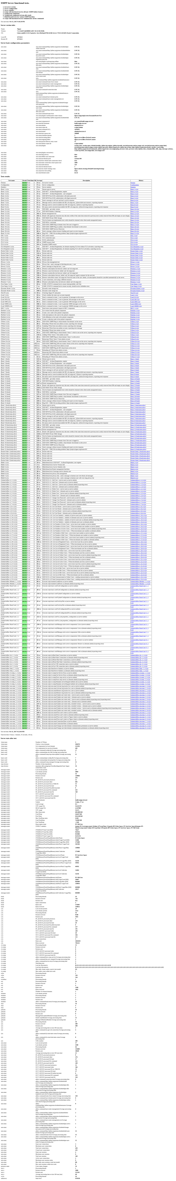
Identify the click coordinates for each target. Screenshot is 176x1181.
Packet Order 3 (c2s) (137, 255)
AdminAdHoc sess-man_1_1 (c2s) (141, 686)
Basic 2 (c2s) (134, 191)
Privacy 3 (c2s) (135, 266)
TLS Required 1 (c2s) (137, 246)
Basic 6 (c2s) (134, 200)
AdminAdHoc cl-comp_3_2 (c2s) (140, 684)
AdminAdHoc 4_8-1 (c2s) (138, 506)
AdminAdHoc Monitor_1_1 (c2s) (140, 581)
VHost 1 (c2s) (135, 321)
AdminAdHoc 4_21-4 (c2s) (139, 566)
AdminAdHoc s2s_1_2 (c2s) (139, 657)
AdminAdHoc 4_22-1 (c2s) (139, 568)
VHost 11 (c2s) (135, 343)
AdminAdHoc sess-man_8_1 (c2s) (141, 726)
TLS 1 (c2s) (134, 238)
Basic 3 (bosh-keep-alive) (138, 409)
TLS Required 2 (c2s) (137, 249)
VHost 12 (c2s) (135, 346)
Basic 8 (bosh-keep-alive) (138, 420)
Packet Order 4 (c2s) (137, 257)
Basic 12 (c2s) (135, 213)
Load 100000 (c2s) (136, 306)
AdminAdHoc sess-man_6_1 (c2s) (141, 717)
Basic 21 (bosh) (135, 403)
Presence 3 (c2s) (135, 273)
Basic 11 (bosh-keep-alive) (138, 427)
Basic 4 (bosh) (135, 365)
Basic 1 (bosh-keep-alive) (138, 405)
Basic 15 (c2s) (135, 220)
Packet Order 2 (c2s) (137, 253)
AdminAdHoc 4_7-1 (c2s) (138, 498)
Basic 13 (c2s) (135, 216)
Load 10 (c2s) (135, 297)
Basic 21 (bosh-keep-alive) (138, 449)
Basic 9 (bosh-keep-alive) (138, 423)
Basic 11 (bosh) (135, 381)
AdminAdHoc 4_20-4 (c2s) (139, 557)
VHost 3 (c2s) (135, 326)
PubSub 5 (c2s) (135, 319)
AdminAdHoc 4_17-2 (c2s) (139, 535)
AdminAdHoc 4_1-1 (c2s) (138, 480)
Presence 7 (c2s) (135, 282)
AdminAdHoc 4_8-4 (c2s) (138, 513)
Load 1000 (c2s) (135, 301)
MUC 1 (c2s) (134, 308)
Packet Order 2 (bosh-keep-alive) (140, 453)
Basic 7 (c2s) (134, 202)
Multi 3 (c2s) (134, 467)
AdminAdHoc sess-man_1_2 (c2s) (141, 688)
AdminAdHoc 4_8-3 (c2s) (138, 511)
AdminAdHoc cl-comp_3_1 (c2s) (140, 682)
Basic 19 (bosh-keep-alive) (138, 445)
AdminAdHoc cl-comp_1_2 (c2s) (140, 675)
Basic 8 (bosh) (135, 374)
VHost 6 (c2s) (135, 332)
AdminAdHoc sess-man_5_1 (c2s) (141, 712)
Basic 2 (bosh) (135, 361)
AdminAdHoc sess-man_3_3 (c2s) (141, 699)
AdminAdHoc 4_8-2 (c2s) (138, 509)
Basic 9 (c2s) (134, 207)
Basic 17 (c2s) (135, 224)
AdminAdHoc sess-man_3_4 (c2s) (141, 701)
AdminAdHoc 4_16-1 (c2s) (139, 524)
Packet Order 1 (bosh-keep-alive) (140, 451)
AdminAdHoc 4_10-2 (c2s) (139, 517)
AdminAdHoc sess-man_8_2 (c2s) (141, 728)
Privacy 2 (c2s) (135, 264)
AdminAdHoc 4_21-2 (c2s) (139, 561)
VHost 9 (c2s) (135, 339)
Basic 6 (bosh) (135, 370)
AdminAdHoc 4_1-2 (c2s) (138, 482)
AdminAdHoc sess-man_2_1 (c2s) (141, 690)
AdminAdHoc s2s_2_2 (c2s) (139, 662)
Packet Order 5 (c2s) (137, 260)
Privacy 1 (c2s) (135, 262)
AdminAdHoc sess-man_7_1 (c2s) (141, 721)
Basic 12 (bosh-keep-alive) (138, 429)
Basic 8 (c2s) (134, 205)
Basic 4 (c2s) (134, 196)
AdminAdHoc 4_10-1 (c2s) (139, 515)
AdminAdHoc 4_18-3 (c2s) (139, 546)
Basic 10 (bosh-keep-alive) (138, 425)
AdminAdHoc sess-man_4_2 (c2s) (141, 706)
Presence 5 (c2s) (135, 277)
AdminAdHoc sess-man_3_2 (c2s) (141, 697)
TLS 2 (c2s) (134, 240)
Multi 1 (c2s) (134, 462)
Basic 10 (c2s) (135, 209)
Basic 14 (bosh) (135, 387)
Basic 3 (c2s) (134, 194)
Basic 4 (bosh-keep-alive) (138, 412)
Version (133, 183)
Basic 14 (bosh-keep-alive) (138, 434)
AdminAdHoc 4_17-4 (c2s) (139, 539)
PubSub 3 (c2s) (135, 315)
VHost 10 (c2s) (135, 341)
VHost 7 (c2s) (135, 335)
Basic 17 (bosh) (135, 394)
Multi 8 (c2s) (134, 478)
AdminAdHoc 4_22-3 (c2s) (139, 572)
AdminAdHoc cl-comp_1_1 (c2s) (140, 673)
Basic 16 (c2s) (135, 222)
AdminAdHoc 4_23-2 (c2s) (139, 579)
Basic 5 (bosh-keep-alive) (138, 414)
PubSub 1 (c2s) (135, 310)
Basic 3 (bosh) (135, 363)
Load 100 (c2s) (135, 299)
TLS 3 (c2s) (134, 242)
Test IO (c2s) (134, 293)
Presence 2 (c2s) (135, 271)
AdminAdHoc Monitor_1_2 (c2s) (140, 583)
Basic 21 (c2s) (135, 233)
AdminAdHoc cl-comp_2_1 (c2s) (140, 677)
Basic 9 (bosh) (135, 376)
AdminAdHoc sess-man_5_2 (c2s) (141, 715)
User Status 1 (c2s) (136, 284)
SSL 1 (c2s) (134, 235)
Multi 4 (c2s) (134, 469)
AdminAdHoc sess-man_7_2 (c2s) (141, 723)
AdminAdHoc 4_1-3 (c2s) (138, 484)
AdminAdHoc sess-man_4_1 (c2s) (141, 704)
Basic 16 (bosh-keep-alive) (138, 438)
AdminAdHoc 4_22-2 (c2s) (139, 570)
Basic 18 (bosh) (135, 396)
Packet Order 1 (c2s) (137, 251)
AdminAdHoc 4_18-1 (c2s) (139, 542)
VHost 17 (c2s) (135, 357)
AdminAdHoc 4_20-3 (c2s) (139, 555)
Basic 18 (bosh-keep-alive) (138, 442)
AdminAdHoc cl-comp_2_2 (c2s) (140, 679)
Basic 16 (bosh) (135, 392)
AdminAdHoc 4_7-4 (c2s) (138, 504)
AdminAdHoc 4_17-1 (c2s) (139, 533)
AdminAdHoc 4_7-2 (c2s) (138, 500)
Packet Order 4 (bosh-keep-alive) (140, 458)
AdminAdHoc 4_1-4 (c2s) (138, 487)
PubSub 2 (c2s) (135, 312)
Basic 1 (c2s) (134, 189)
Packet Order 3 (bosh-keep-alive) (140, 456)
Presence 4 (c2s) (135, 275)
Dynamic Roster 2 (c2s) (137, 290)
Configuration (135, 185)
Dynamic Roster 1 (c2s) (137, 288)
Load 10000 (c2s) (136, 304)
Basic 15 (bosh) (135, 390)
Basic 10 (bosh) (135, 379)
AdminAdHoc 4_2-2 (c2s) (138, 491)
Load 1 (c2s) (134, 295)
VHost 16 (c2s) (135, 354)
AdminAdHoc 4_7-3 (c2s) (138, 502)
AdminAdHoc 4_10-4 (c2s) (139, 522)
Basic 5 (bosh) (135, 368)
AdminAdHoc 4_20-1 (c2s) (139, 550)
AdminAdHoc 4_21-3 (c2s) (139, 564)
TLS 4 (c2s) (134, 244)
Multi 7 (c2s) (134, 476)
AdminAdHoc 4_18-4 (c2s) (139, 548)
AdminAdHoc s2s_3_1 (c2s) (139, 664)
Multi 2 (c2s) (134, 465)
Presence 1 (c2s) (135, 268)
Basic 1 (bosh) (135, 359)
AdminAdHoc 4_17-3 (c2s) (139, 537)
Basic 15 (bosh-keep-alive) (138, 436)
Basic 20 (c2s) (135, 231)
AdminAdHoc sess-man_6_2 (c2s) (141, 719)
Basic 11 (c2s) (135, 211)
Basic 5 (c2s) (134, 198)
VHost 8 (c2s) (135, 337)
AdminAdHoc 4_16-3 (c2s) (139, 528)
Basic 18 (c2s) (135, 227)
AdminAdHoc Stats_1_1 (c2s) (139, 668)
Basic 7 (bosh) (135, 372)
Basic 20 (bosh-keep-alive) (138, 447)
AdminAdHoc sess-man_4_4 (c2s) (141, 710)
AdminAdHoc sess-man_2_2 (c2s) (141, 693)
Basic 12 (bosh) (135, 383)
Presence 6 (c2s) (135, 279)
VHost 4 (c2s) (135, 328)
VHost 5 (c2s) (135, 330)
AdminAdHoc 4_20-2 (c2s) (139, 553)
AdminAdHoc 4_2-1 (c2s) (138, 489)
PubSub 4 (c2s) (135, 317)
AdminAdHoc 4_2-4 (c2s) (138, 495)
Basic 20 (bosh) (135, 401)
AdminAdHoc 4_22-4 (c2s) (139, 575)
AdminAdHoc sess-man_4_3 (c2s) (141, 708)
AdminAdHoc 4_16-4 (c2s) (139, 531)
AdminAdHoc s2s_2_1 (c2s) (139, 659)
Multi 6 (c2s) (134, 473)
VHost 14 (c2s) (135, 350)
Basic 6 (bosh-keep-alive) (138, 416)
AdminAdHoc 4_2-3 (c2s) (138, 493)
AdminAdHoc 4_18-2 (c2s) (139, 544)
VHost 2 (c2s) (135, 324)
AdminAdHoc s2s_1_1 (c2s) (139, 655)
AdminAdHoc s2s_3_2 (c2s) (139, 666)
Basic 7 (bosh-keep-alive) (138, 418)
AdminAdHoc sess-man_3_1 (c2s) (141, 695)
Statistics (133, 187)
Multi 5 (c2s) (134, 471)
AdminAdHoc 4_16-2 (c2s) (139, 526)
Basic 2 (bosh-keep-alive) (138, 407)
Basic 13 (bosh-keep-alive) (138, 431)
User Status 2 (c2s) (136, 286)
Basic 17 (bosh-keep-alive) (138, 440)
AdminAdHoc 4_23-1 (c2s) (139, 577)
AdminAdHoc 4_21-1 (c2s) (139, 559)
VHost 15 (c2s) (135, 352)
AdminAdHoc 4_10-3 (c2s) (139, 520)
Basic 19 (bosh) (135, 398)
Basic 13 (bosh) (135, 385)
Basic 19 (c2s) (135, 229)
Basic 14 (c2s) (135, 218)
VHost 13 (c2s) (135, 348)
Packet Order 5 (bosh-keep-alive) (140, 460)
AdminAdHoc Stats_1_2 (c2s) (139, 671)
